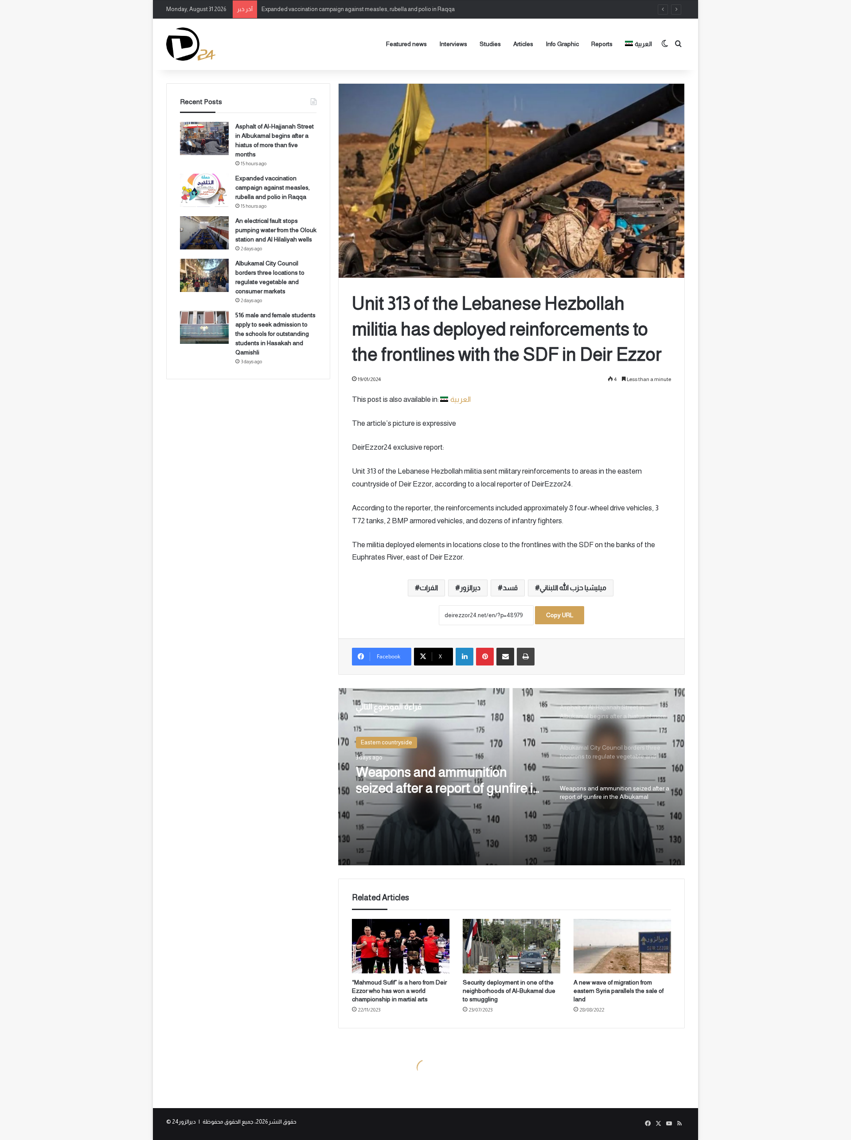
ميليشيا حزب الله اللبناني (573, 587)
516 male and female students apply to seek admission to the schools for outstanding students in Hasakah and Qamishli (275, 333)
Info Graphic (562, 43)
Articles (523, 43)
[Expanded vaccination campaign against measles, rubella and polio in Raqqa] (204, 190)
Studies (490, 43)
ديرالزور (470, 587)
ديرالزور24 (184, 1121)
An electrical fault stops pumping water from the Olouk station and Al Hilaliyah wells (275, 230)
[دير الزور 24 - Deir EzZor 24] (190, 44)
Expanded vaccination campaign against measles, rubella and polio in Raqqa (358, 9)
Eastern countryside (386, 742)
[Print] (526, 656)
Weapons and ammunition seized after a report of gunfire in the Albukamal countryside (448, 780)
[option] (511, 776)
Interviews (453, 43)
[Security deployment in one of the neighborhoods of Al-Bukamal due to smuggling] (511, 946)
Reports (602, 43)
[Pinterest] (485, 656)
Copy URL (559, 615)
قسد (510, 587)
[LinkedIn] (464, 656)
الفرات (429, 587)
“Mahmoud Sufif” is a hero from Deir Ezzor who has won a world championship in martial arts (399, 991)
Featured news (406, 43)
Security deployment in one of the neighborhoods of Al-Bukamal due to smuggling (509, 991)
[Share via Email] (505, 656)
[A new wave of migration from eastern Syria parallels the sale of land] (622, 946)
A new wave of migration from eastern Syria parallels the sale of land (619, 991)
